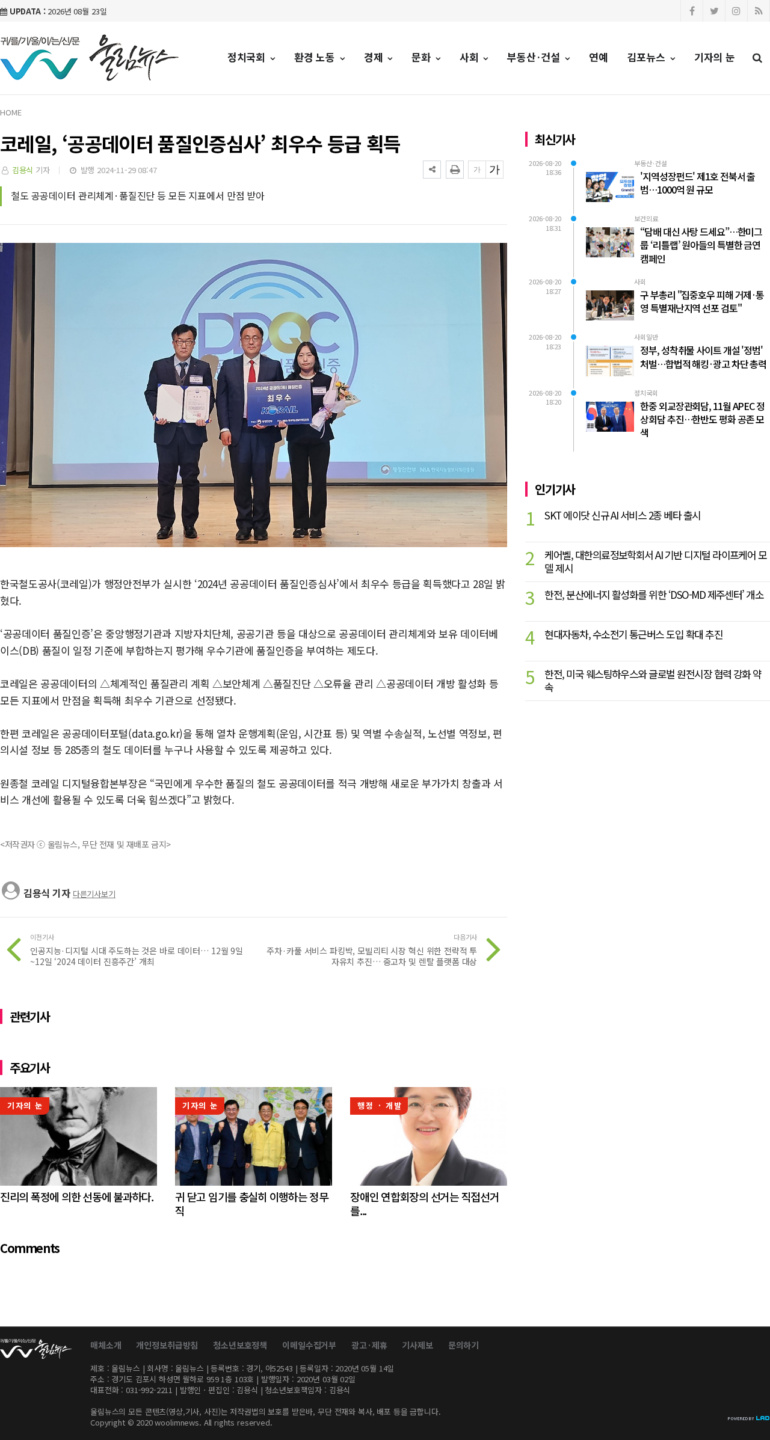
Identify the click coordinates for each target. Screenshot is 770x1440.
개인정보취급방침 (167, 1345)
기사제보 (417, 1345)
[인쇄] (455, 170)
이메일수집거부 (309, 1345)
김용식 (23, 170)
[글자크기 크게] (494, 170)
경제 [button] (375, 56)
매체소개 (105, 1345)
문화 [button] (422, 56)
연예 (598, 56)
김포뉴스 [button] (647, 56)
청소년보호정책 (240, 1345)
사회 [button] (471, 56)
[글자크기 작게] (477, 170)
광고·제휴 (369, 1345)
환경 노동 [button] (316, 56)
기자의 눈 (714, 56)
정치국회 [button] (247, 56)
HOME (10, 112)
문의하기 (463, 1345)
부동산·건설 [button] (535, 56)
